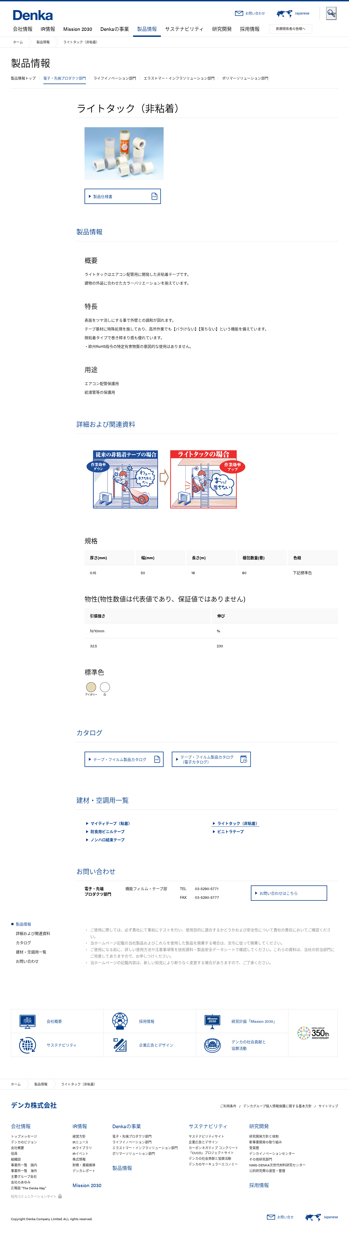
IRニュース (80, 1142)
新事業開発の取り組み (265, 1142)
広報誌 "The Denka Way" (28, 1187)
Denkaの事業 (114, 28)
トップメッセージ (24, 1136)
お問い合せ (285, 1217)
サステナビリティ (184, 28)
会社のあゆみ (21, 1182)
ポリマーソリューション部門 (245, 78)
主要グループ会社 (24, 1176)
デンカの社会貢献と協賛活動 (210, 1158)
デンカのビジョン (24, 1142)
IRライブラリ (82, 1147)
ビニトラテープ (230, 831)
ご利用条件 (228, 1106)
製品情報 (147, 28)
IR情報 (48, 28)
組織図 (16, 1159)
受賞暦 (254, 1147)
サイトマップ (328, 1106)
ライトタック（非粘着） (238, 823)
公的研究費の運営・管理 (267, 1170)
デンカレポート (84, 1170)
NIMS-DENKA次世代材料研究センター (277, 1165)
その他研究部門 (260, 1159)
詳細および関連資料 (33, 933)
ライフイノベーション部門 (115, 78)
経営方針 (79, 1136)
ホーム (18, 42)
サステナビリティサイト (206, 1136)
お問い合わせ (255, 13)
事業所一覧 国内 (24, 1165)
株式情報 (79, 1159)
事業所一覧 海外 (24, 1170)
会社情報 (22, 28)
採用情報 (250, 28)
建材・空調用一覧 (31, 951)
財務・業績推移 (84, 1165)
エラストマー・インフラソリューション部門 (179, 78)
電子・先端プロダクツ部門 (64, 78)
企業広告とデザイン (203, 1142)
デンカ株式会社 (34, 1105)
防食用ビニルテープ (108, 831)
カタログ (23, 942)
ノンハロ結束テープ (108, 839)
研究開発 (222, 28)
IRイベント (81, 1153)
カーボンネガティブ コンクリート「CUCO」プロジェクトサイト (213, 1150)
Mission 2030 (77, 28)
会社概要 (17, 1147)
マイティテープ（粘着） (111, 823)
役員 (14, 1153)
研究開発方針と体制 (264, 1136)
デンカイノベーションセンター (272, 1153)
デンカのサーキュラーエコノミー (213, 1164)
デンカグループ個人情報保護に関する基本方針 (277, 1106)
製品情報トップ (23, 78)
